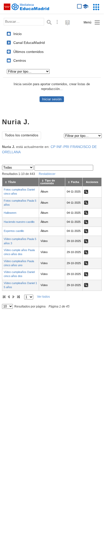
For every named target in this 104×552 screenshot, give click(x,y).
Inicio (17, 34)
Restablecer (47, 173)
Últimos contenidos (28, 52)
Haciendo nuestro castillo (19, 221)
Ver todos (43, 296)
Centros (19, 60)
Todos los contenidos (21, 135)
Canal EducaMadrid (29, 43)
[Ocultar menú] (92, 22)
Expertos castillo (14, 230)
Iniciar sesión (51, 99)
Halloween (10, 212)
